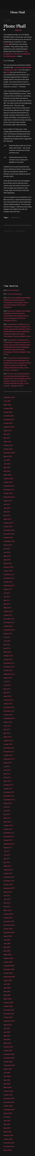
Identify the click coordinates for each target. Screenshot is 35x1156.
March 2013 (7, 781)
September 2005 (9, 1110)
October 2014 (8, 715)
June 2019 (7, 508)
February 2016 (8, 656)
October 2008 (8, 973)
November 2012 (9, 796)
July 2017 (7, 593)
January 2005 (8, 1139)
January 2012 (8, 829)
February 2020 (8, 478)
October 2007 (8, 1017)
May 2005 (7, 1124)
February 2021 (8, 445)
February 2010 (8, 914)
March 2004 (7, 1150)
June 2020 (7, 464)
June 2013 (7, 770)
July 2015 (7, 681)
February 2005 (8, 1135)
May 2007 (7, 1036)
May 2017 (7, 600)
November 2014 (9, 711)
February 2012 (8, 825)
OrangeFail (15, 217)
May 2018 (7, 556)
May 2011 (7, 859)
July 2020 (7, 460)
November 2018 (9, 534)
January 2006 (8, 1095)
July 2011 (7, 851)
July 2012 (7, 807)
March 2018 (7, 563)
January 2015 (8, 704)
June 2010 (7, 899)
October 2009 (8, 929)
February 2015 (8, 700)
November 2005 (9, 1102)
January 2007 (8, 1050)
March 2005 (7, 1132)
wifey (8, 72)
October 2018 (8, 538)
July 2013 (7, 766)
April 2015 (7, 693)
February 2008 (8, 1002)
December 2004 (9, 1143)
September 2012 (9, 800)
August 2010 (8, 892)
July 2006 (7, 1073)
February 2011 (8, 870)
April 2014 (7, 733)
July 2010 (7, 895)
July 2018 (7, 549)
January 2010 (8, 918)
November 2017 (9, 578)
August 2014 (8, 722)
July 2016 (7, 637)
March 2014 (7, 737)
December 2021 (9, 416)
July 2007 (7, 1028)
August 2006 (8, 1069)
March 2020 (7, 475)
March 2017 (7, 608)
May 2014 (7, 729)
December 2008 (9, 966)
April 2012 (7, 818)
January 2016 (8, 659)
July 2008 (7, 984)
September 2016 (9, 630)
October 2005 (8, 1106)
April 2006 (7, 1084)
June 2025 (7, 401)
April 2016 (7, 648)
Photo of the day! (13, 290)
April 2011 (7, 862)
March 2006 (7, 1087)
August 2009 (8, 936)
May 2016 (7, 645)
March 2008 (7, 999)
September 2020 (9, 453)
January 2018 (8, 571)
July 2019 (7, 504)
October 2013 (8, 755)
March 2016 (7, 652)
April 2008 (7, 995)
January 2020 (8, 482)
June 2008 (7, 988)
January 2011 (8, 873)
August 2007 (8, 1025)
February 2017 (8, 611)
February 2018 (8, 567)
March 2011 (7, 866)
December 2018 (9, 530)
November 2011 (9, 836)
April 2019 (7, 515)
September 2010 (9, 888)
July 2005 (7, 1117)
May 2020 (7, 467)
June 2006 (7, 1076)
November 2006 (9, 1058)
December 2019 (9, 486)
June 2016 (7, 641)
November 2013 (9, 752)
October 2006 (8, 1062)
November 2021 (9, 419)
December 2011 (9, 833)
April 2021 (7, 438)
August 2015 (8, 678)
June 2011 (7, 855)
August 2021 (8, 430)
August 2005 (8, 1113)
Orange (6, 44)
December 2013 (9, 748)
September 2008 (9, 977)
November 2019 (9, 490)
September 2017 (9, 585)
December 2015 (9, 663)
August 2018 (8, 545)
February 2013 (8, 785)
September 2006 (9, 1065)
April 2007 (7, 1039)
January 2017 (8, 615)
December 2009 (9, 921)
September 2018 (9, 541)
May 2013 (7, 774)
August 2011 (8, 848)
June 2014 (7, 726)
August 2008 (8, 980)
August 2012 (8, 803)
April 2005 (7, 1128)
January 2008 (8, 1006)
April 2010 (7, 907)
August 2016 (8, 633)
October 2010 (8, 884)
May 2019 (7, 512)
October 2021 (8, 423)
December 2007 (9, 1010)
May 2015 (7, 689)
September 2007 (9, 1021)
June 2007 (7, 1032)
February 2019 (8, 523)
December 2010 (9, 877)
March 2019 (7, 519)
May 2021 (7, 434)
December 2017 (9, 574)
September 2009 (9, 932)
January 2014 (8, 744)
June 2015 (7, 685)
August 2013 (8, 763)
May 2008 (7, 991)
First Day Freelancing (15, 294)
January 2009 (8, 962)
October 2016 (8, 626)
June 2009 (7, 943)
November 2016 (9, 622)
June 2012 (7, 811)
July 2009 (7, 940)
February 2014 (8, 740)
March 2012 (7, 822)
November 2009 (9, 925)
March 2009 (7, 955)
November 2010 (9, 881)
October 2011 (8, 840)
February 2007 (8, 1047)
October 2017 (8, 582)
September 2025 (9, 397)
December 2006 (9, 1054)
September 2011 (9, 844)
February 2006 (8, 1091)
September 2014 (9, 718)
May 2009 (7, 947)
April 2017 (7, 604)
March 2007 (7, 1043)
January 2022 (8, 412)
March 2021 (7, 442)
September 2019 (9, 497)
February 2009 (8, 958)
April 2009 (7, 951)
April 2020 (7, 471)
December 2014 (9, 707)
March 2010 (7, 910)
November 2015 (9, 667)
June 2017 (7, 597)
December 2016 (9, 619)
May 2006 (7, 1080)
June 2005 (7, 1121)
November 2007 (9, 1014)
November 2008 (9, 969)
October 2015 (8, 670)
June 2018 (7, 552)
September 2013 (9, 759)
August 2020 (8, 456)
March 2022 (7, 405)
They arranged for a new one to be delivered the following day (17, 54)
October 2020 (8, 449)
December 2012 (9, 792)
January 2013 (8, 788)
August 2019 (8, 501)
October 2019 (8, 493)
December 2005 (9, 1098)
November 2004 (9, 1146)
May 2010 (7, 903)
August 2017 (8, 589)
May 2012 (7, 814)
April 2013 (7, 777)
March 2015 (7, 696)
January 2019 (8, 526)
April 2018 (7, 560)
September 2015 (9, 674)
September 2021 (9, 427)
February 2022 (8, 408)
